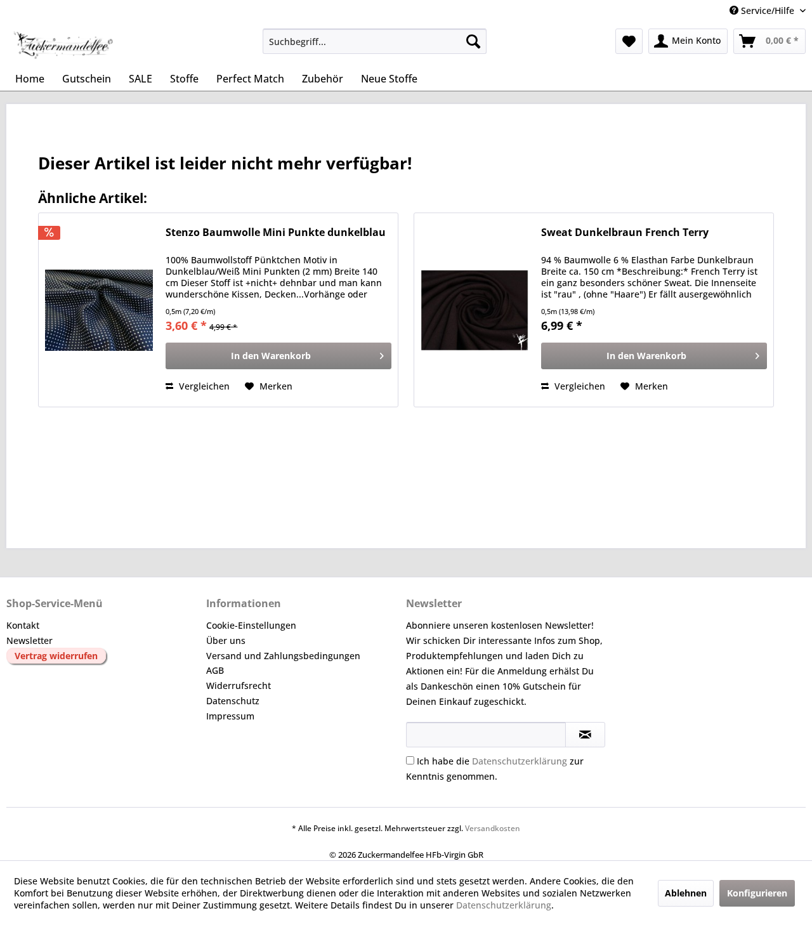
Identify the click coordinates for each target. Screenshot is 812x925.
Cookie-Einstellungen (251, 625)
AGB (215, 670)
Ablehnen (686, 893)
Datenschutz (232, 701)
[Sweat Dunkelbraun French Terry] (474, 310)
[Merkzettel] (629, 41)
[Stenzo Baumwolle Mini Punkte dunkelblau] (99, 310)
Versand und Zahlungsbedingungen (283, 656)
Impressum (230, 716)
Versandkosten (492, 828)
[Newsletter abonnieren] (585, 734)
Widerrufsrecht (238, 685)
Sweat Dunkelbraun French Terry (625, 232)
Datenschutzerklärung (519, 761)
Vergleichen (203, 386)
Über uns (226, 640)
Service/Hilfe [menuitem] (767, 10)
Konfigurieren (757, 893)
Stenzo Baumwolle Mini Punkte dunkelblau (276, 232)
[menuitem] (375, 41)
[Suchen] (473, 41)
